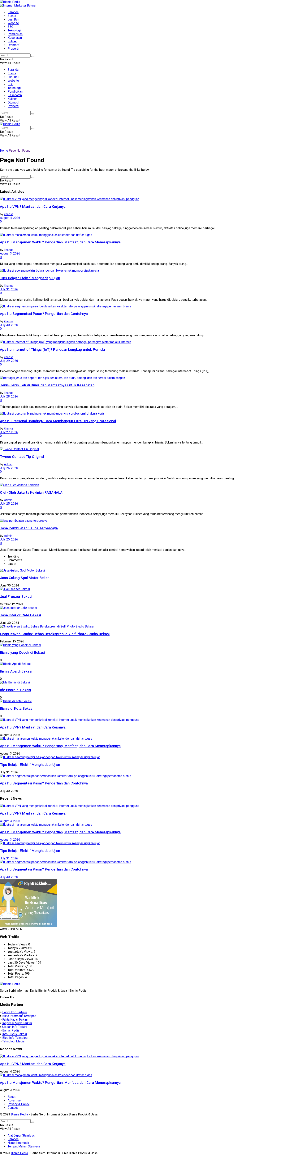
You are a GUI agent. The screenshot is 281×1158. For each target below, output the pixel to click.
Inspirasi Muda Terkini (17, 1023)
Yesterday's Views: (21, 952)
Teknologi (14, 30)
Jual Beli (13, 19)
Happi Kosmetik (18, 1143)
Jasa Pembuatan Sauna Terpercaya (29, 528)
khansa (8, 214)
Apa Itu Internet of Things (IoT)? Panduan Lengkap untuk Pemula (52, 349)
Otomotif (13, 45)
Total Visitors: (17, 970)
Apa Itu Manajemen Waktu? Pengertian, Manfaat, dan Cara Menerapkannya (60, 242)
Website (13, 23)
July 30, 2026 (9, 325)
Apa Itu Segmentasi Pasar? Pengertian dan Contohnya (44, 314)
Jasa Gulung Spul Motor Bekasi (25, 578)
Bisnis (12, 16)
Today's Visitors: (19, 948)
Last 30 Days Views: (22, 962)
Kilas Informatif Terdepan (19, 1016)
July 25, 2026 (9, 503)
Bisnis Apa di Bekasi (16, 671)
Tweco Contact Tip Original (22, 457)
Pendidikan (15, 34)
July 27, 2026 (9, 432)
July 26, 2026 (9, 468)
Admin (8, 464)
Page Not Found (19, 150)
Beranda (13, 12)
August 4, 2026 (10, 218)
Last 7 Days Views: (21, 959)
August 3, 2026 (10, 253)
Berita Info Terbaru (14, 1012)
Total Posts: (16, 973)
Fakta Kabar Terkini (15, 1019)
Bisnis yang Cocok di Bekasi (22, 652)
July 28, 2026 (9, 396)
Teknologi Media (13, 1041)
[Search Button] (32, 56)
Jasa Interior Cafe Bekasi (20, 615)
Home (4, 150)
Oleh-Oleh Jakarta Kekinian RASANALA (31, 492)
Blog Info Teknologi (15, 1038)
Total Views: (16, 966)
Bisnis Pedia (10, 1030)
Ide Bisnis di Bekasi (15, 690)
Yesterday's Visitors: (22, 955)
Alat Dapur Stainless (21, 1135)
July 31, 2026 (9, 289)
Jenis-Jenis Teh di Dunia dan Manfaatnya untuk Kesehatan (47, 385)
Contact (13, 1108)
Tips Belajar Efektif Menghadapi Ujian (30, 278)
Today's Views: (18, 944)
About (11, 1097)
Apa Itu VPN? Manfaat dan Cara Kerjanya (33, 206)
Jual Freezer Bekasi (16, 597)
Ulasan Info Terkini (14, 1027)
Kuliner (12, 41)
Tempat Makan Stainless (24, 1146)
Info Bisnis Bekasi (14, 1034)
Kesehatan (15, 37)
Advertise (14, 1100)
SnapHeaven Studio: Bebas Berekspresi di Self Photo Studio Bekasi (55, 634)
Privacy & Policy (18, 1104)
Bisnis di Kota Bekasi (16, 708)
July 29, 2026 (9, 361)
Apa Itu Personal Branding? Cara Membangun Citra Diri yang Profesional (58, 421)
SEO (10, 27)
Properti (13, 48)
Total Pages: (16, 977)
